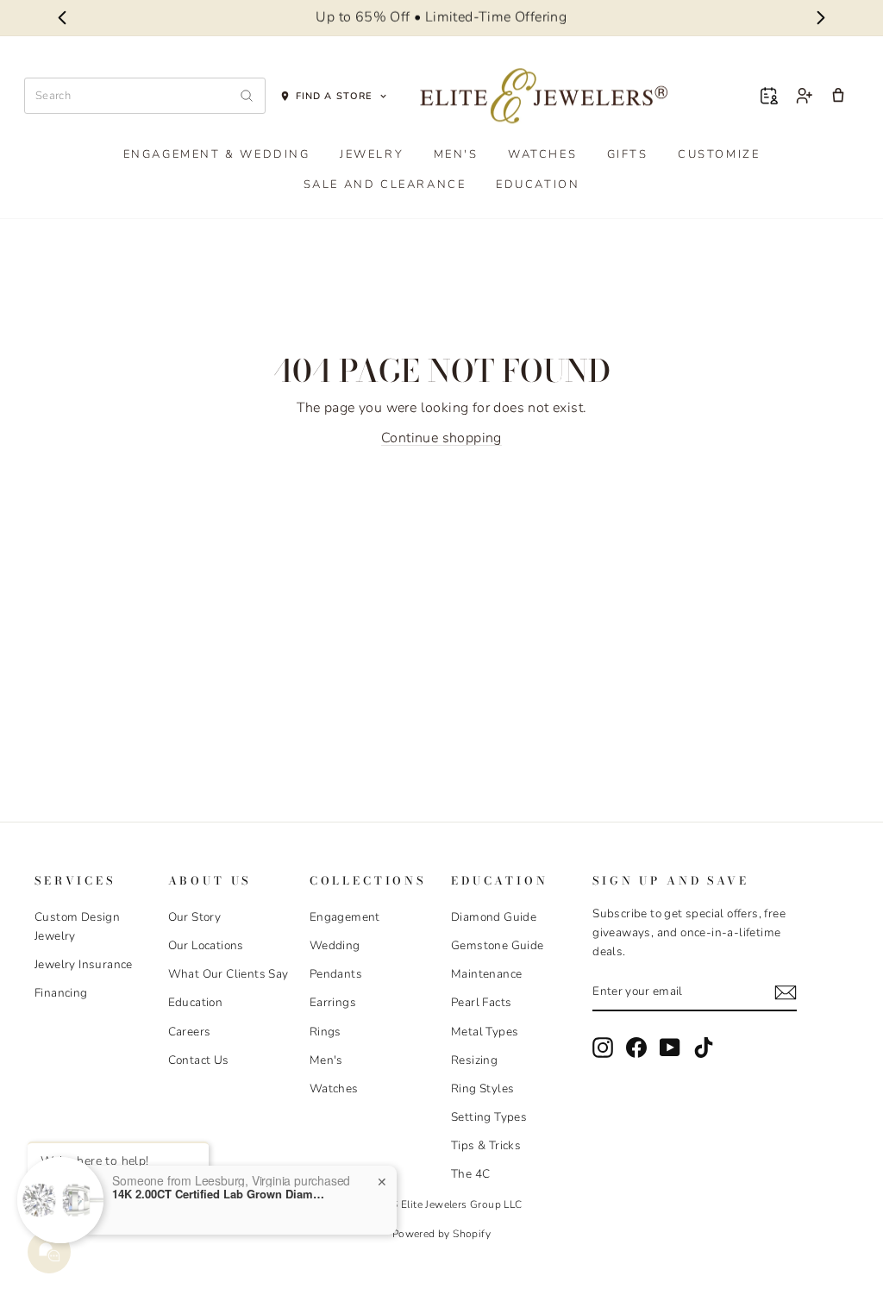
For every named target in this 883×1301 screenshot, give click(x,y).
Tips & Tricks (486, 1145)
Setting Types (489, 1117)
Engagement (345, 917)
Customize (719, 154)
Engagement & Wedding (216, 154)
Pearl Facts (481, 1002)
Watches (542, 154)
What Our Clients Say (228, 974)
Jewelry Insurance (83, 964)
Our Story (195, 917)
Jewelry (372, 154)
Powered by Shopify (441, 1234)
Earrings (333, 1002)
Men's (456, 154)
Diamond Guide (493, 917)
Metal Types (484, 1031)
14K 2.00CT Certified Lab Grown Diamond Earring (220, 1194)
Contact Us (198, 1060)
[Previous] (61, 18)
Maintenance (486, 974)
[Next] (821, 18)
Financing (61, 993)
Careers (189, 1031)
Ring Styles (482, 1088)
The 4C (470, 1174)
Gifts (627, 154)
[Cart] (838, 95)
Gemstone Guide (497, 945)
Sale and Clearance (385, 184)
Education (537, 184)
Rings (325, 1031)
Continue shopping (441, 437)
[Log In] (803, 95)
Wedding (335, 945)
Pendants (336, 974)
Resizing (474, 1060)
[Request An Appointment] (769, 95)
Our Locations (206, 945)
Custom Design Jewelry (77, 926)
